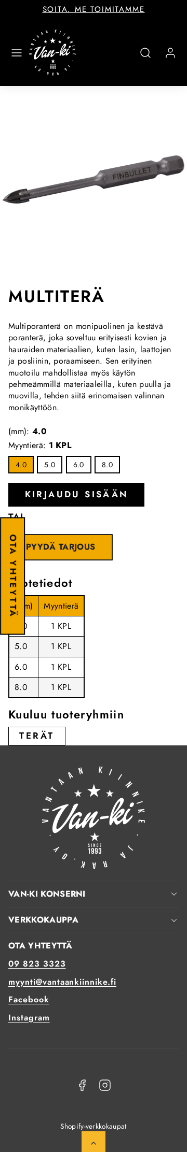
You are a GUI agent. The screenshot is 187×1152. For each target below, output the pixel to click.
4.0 (21, 464)
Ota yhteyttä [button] (13, 576)
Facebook (28, 999)
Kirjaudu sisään (76, 494)
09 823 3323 (37, 964)
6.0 (78, 464)
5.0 (49, 464)
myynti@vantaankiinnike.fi (62, 982)
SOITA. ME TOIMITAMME (94, 9)
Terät (36, 735)
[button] (16, 52)
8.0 (107, 464)
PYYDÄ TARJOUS (60, 547)
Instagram (29, 1018)
